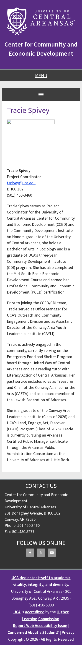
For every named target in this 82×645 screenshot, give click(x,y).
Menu (41, 75)
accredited (34, 611)
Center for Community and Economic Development (41, 48)
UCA (16, 611)
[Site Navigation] (41, 94)
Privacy (68, 632)
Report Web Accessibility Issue (40, 625)
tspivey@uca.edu (21, 182)
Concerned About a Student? (33, 632)
